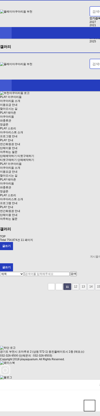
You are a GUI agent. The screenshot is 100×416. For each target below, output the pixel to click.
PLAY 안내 (6, 140)
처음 (51, 286)
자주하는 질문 (8, 152)
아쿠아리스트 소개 (11, 132)
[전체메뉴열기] (6, 33)
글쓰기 (6, 246)
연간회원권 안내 (10, 144)
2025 (93, 41)
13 (83, 286)
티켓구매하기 (25, 156)
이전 (59, 286)
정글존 (4, 124)
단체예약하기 (8, 156)
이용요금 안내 (8, 104)
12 (75, 286)
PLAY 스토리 (8, 128)
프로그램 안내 (8, 136)
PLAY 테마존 (8, 112)
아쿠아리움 (7, 116)
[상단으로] (89, 405)
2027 (93, 22)
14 (91, 286)
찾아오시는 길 (8, 108)
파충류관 (5, 120)
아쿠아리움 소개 (10, 100)
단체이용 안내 (8, 148)
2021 (93, 25)
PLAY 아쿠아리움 (11, 97)
